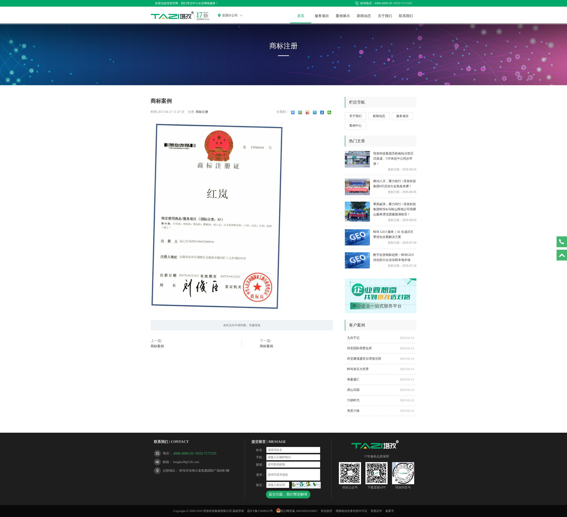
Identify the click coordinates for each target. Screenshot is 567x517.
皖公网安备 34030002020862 (299, 511)
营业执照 (326, 511)
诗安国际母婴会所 (380, 348)
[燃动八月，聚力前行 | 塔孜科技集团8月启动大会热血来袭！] (357, 187)
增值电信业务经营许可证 (351, 511)
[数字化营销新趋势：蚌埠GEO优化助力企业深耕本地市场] (357, 260)
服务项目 (322, 16)
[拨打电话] (562, 241)
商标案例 (157, 346)
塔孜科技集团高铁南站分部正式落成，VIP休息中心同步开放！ (393, 158)
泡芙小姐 (380, 410)
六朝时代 (380, 400)
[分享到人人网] (322, 112)
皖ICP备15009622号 (260, 511)
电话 (166, 453)
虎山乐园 (380, 390)
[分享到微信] (329, 112)
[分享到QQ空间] (300, 112)
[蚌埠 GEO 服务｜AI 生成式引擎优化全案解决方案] (357, 237)
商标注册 (202, 112)
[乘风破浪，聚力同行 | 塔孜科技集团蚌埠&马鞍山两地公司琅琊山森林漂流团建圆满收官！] (357, 210)
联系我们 (406, 16)
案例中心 (355, 125)
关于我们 (385, 16)
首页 (300, 16)
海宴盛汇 (380, 379)
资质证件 (376, 511)
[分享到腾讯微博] (315, 112)
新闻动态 (364, 16)
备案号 (389, 511)
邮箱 (166, 462)
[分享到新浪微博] (307, 112)
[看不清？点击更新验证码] (306, 485)
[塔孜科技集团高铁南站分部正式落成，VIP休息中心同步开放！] (357, 159)
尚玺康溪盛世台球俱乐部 (380, 358)
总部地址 (169, 470)
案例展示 (343, 16)
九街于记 (380, 338)
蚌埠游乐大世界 (380, 369)
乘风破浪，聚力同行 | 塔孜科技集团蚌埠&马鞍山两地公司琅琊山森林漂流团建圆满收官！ (394, 209)
